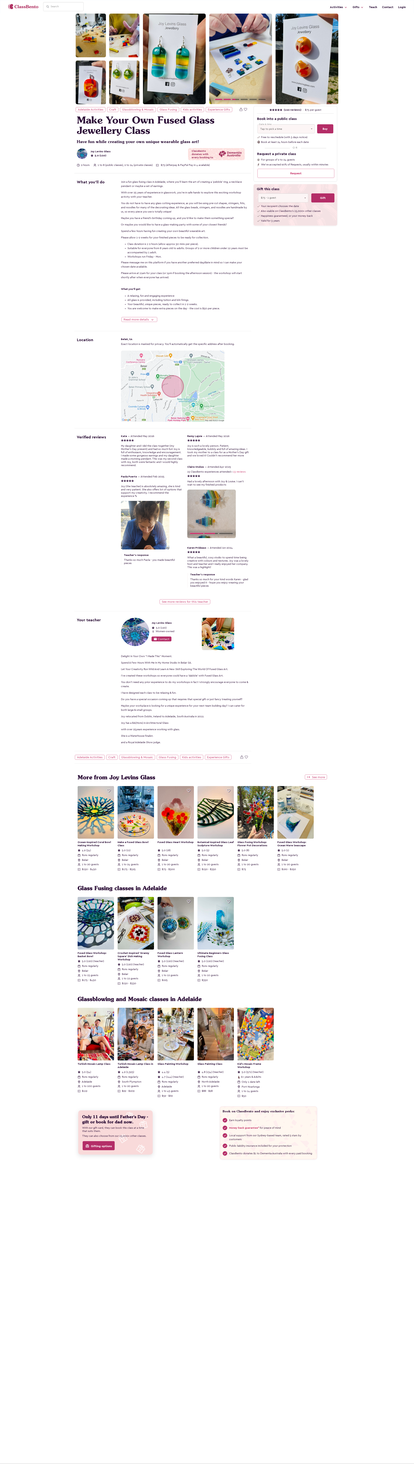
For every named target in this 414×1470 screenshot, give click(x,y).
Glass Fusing (168, 109)
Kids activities (192, 109)
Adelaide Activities (90, 109)
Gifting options (98, 1146)
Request (295, 173)
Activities (337, 7)
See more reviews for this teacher (185, 601)
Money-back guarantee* (244, 1128)
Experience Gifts (219, 109)
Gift (323, 197)
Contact (387, 7)
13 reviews (239, 471)
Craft (112, 109)
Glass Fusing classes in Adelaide (122, 888)
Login (402, 7)
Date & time (265, 124)
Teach (373, 7)
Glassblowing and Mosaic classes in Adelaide (140, 999)
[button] (214, 59)
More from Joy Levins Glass (116, 777)
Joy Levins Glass (101, 151)
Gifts (356, 7)
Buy (325, 128)
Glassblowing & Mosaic (138, 109)
